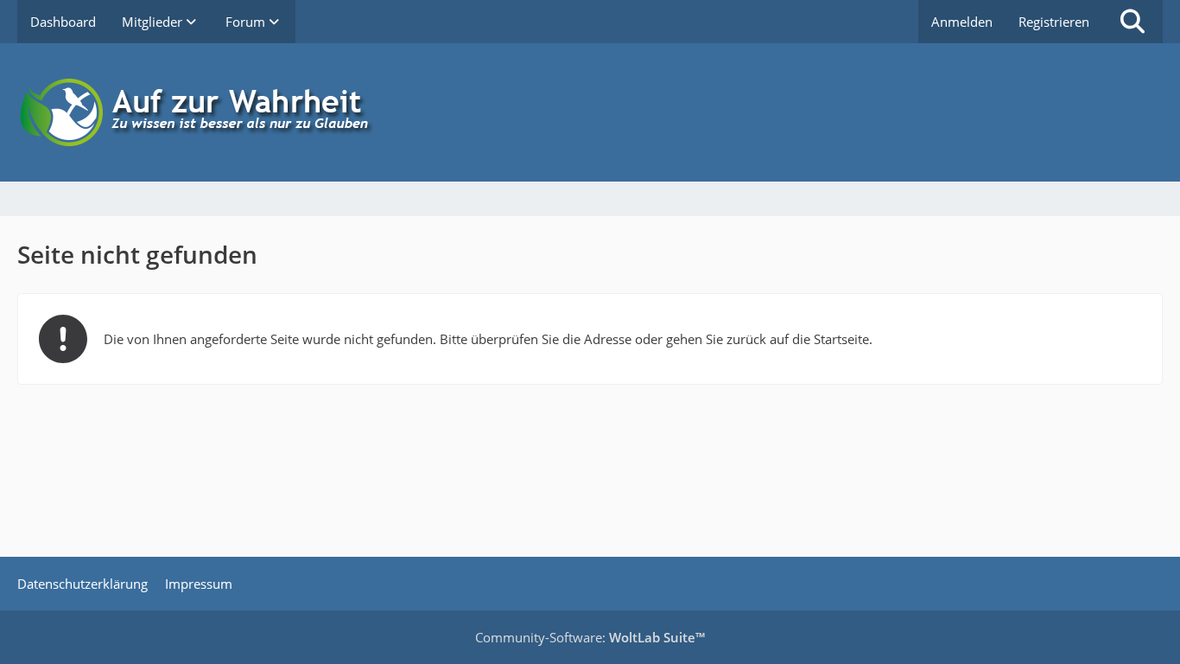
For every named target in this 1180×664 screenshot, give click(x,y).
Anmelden (962, 21)
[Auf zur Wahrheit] (590, 112)
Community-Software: (590, 637)
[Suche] (1132, 21)
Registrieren (1053, 21)
